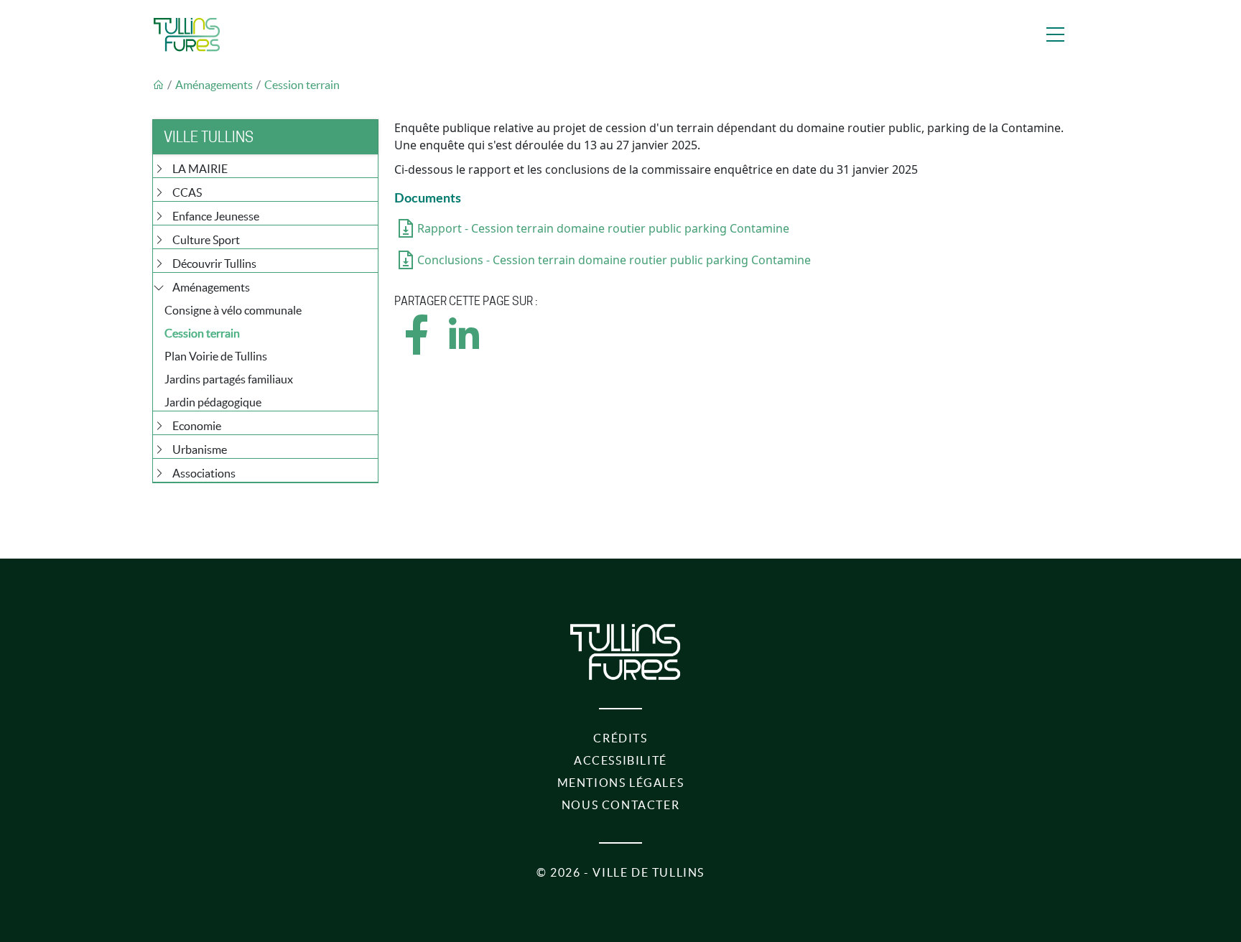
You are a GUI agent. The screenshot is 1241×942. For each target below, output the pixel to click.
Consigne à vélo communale (233, 310)
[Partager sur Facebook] (417, 347)
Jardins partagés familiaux (228, 379)
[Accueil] (186, 34)
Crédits (620, 738)
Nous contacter (620, 804)
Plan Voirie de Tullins (215, 356)
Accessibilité (620, 760)
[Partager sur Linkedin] (463, 347)
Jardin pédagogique (212, 402)
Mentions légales (620, 782)
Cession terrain (302, 84)
